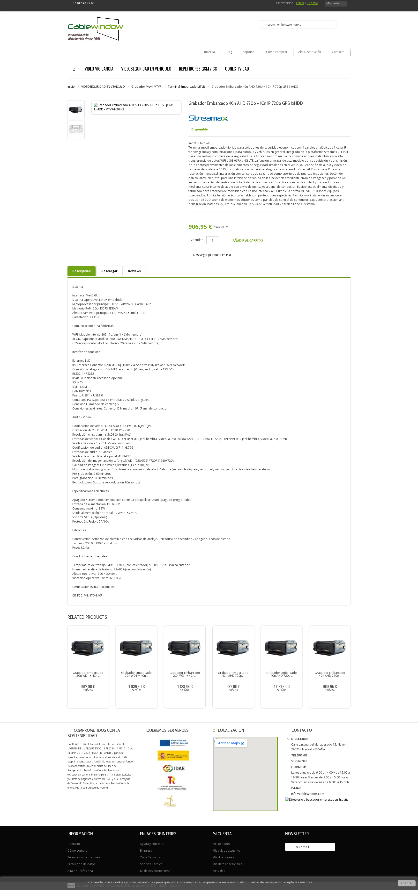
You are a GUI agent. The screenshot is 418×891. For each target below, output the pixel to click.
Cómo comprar (276, 52)
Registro (312, 3)
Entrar (300, 3)
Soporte (246, 53)
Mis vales (219, 871)
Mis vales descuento (226, 850)
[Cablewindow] (95, 29)
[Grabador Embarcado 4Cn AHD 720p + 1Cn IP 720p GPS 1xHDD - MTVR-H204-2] (76, 130)
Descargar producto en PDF (212, 255)
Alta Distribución (309, 52)
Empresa (209, 52)
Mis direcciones (223, 857)
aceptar (407, 883)
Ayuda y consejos (152, 844)
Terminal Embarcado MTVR (186, 87)
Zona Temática (150, 857)
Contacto (338, 52)
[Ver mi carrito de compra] (345, 24)
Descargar (109, 271)
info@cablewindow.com (307, 794)
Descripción (81, 271)
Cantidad (197, 240)
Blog (229, 52)
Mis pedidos (221, 844)
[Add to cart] (283, 700)
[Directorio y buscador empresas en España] (317, 800)
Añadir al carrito (248, 240)
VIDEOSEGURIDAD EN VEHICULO (103, 87)
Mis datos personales (227, 864)
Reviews (134, 271)
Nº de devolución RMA (155, 871)
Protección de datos (81, 864)
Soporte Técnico (151, 864)
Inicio (71, 87)
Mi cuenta (333, 3)
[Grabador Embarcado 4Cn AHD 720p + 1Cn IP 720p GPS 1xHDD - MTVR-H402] (76, 110)
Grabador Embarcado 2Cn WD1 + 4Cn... (88, 674)
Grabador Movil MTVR (146, 87)
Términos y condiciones (83, 857)
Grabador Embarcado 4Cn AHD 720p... (233, 674)
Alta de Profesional (80, 871)
